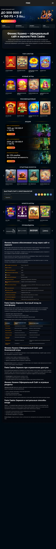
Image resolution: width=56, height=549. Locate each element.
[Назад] (4, 62)
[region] (28, 64)
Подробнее (8, 197)
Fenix (28, 3)
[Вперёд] (52, 62)
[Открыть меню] (53, 3)
